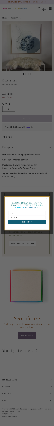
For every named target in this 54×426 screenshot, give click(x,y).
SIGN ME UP (27, 222)
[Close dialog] (47, 198)
